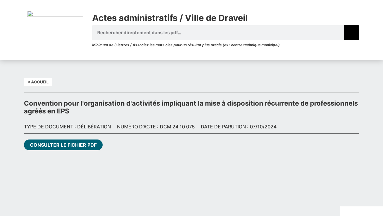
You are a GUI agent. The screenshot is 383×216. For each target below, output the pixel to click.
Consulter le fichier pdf (63, 145)
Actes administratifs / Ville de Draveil (170, 18)
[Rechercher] (351, 32)
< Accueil (38, 82)
